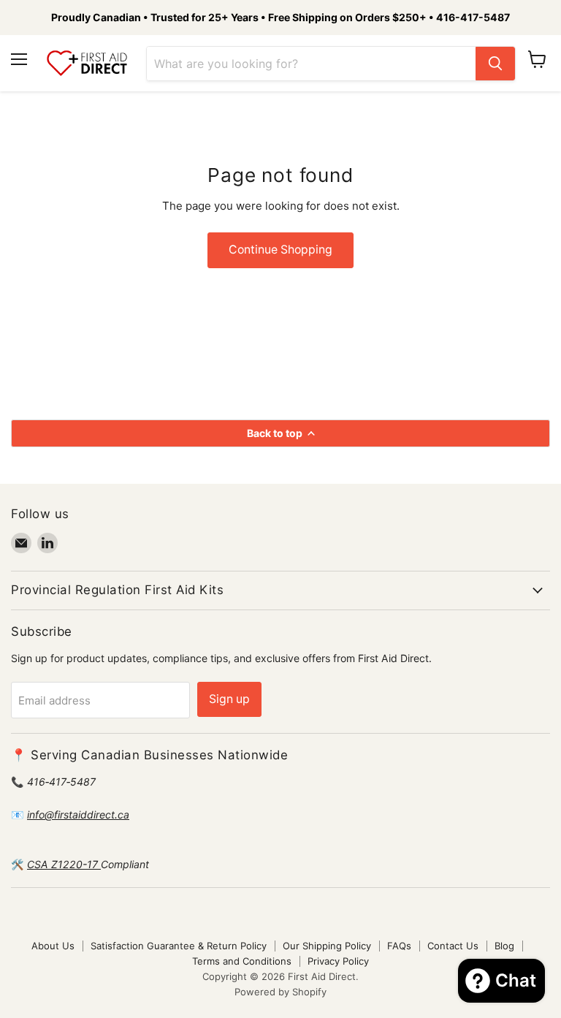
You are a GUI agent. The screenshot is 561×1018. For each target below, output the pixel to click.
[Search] (495, 63)
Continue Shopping (280, 250)
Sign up (229, 699)
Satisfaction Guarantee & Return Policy (179, 945)
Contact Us (452, 945)
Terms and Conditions (241, 961)
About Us (53, 945)
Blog (504, 945)
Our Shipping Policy (327, 945)
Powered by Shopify (280, 992)
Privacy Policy (338, 961)
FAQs (399, 945)
